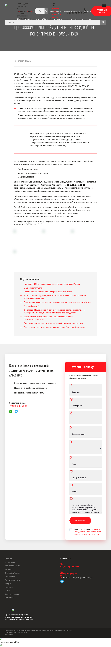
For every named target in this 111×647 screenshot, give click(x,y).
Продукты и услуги (13, 580)
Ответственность (12, 566)
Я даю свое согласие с (87, 531)
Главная (8, 559)
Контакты (9, 598)
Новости (9, 587)
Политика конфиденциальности (16, 632)
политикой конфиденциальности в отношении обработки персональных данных (87, 531)
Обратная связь (12, 594)
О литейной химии (13, 573)
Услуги (8, 583)
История (8, 569)
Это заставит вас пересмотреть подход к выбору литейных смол (54, 327)
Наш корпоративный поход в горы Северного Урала (48, 291)
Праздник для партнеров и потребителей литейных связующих (53, 323)
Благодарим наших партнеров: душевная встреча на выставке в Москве (57, 302)
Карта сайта (9, 634)
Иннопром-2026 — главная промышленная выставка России (52, 284)
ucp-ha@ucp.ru (70, 573)
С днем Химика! (31, 306)
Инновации (10, 576)
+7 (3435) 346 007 (76, 12)
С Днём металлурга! (33, 288)
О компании (10, 562)
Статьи (8, 590)
